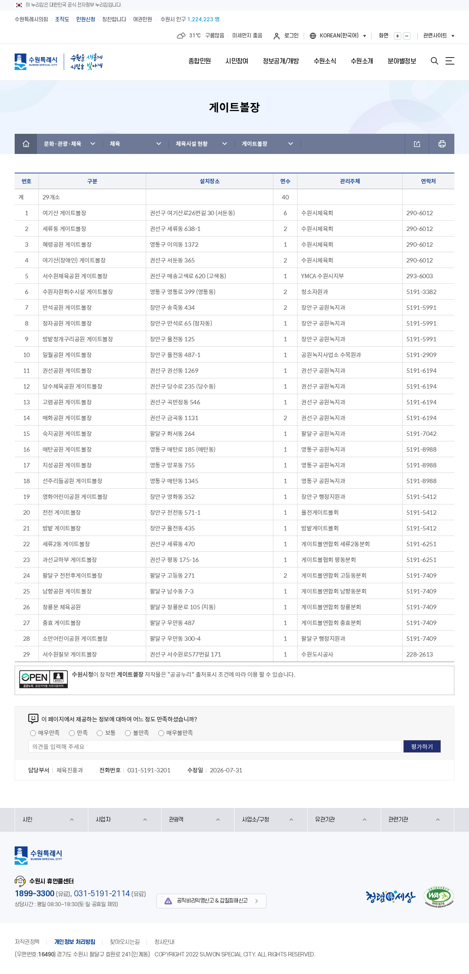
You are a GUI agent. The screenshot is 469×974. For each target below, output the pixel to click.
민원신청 (85, 19)
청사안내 (164, 942)
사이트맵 (450, 61)
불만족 (141, 732)
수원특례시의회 (31, 19)
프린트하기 (441, 144)
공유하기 (417, 144)
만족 (82, 732)
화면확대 (397, 36)
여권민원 (142, 19)
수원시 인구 (189, 19)
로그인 (291, 36)
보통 (110, 732)
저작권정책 (27, 942)
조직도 (62, 19)
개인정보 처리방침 (74, 942)
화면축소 (406, 36)
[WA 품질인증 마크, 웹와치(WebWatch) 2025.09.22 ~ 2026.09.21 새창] (438, 896)
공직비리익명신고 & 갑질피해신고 (212, 901)
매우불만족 (179, 732)
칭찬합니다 (114, 19)
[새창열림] (43, 680)
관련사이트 (435, 36)
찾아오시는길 (125, 942)
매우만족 (48, 732)
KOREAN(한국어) (339, 36)
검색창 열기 (434, 61)
